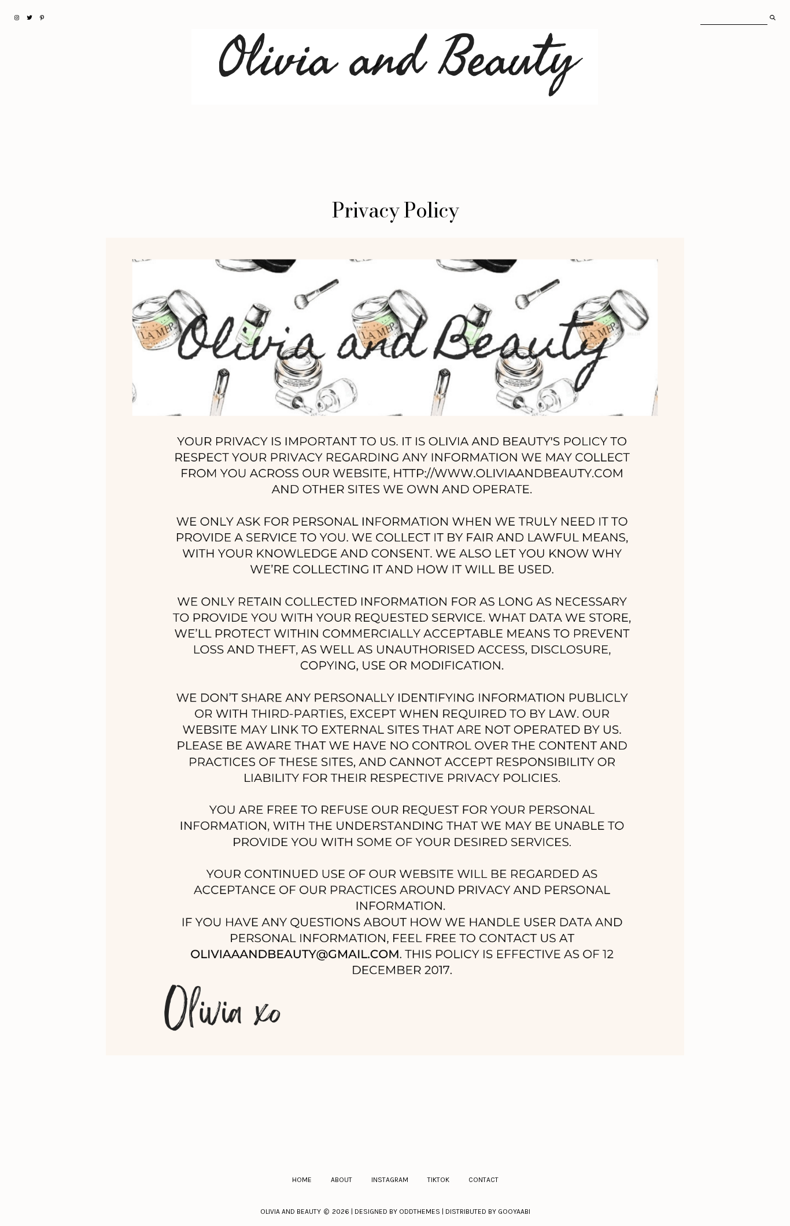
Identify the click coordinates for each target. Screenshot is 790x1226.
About (341, 1180)
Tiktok (438, 1180)
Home (302, 1180)
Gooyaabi (514, 1211)
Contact (483, 1180)
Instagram (389, 1180)
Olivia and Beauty (290, 1211)
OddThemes (419, 1211)
